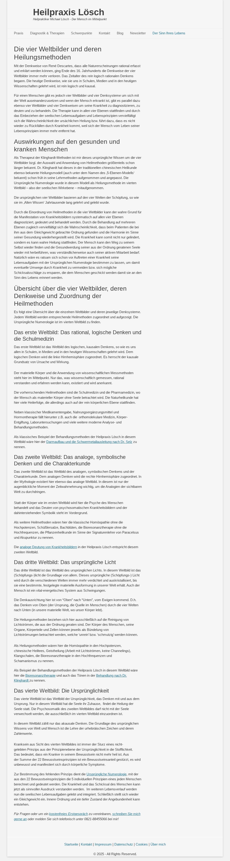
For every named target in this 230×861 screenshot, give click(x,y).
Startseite (71, 844)
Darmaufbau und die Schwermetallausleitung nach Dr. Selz (89, 442)
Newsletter (138, 33)
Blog (120, 33)
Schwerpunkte (81, 33)
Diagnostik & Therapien (47, 33)
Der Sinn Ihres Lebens (169, 33)
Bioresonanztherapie (40, 675)
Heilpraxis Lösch (68, 12)
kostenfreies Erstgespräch (68, 814)
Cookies (142, 844)
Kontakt (104, 33)
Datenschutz (123, 844)
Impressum (103, 844)
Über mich (158, 844)
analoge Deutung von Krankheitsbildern (48, 547)
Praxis (18, 33)
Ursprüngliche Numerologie (106, 774)
